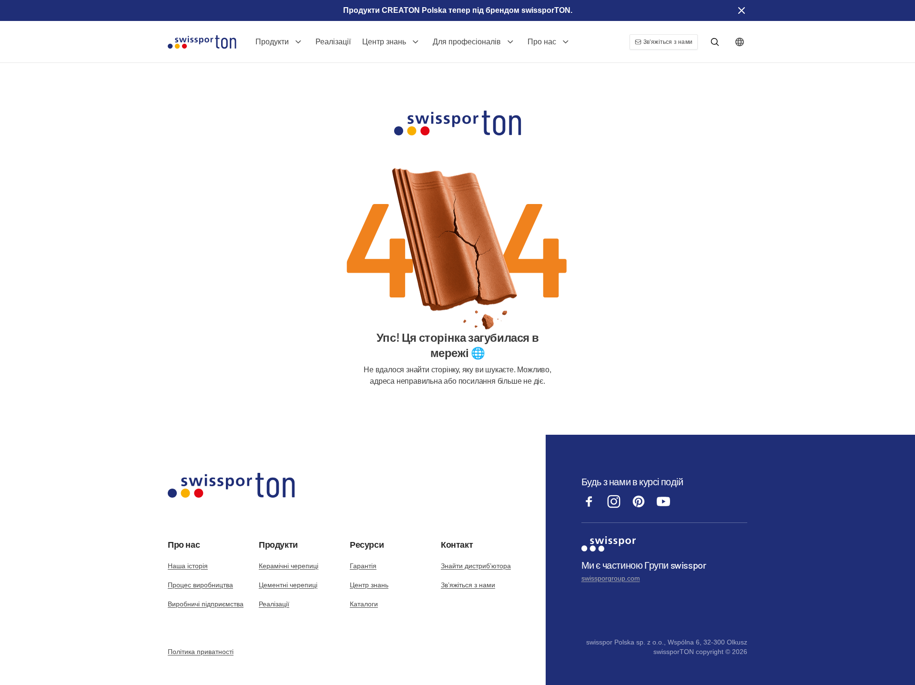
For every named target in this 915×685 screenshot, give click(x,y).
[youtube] (663, 506)
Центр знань (384, 42)
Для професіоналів (467, 42)
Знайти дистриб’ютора (476, 566)
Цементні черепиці (288, 585)
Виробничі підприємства (206, 604)
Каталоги (364, 604)
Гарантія (363, 566)
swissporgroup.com (610, 578)
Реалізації (333, 42)
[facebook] (589, 506)
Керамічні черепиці (288, 566)
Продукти (272, 42)
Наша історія (188, 566)
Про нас (542, 42)
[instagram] (613, 506)
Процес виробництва (200, 585)
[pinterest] (638, 506)
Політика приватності (201, 651)
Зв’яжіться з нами (468, 585)
